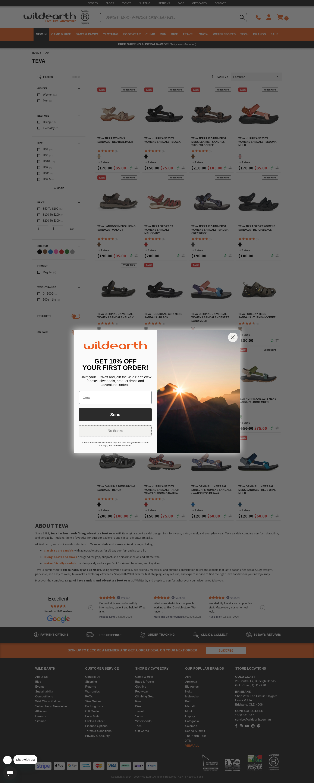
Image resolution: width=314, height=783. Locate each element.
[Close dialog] (233, 337)
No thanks (115, 431)
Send (115, 414)
